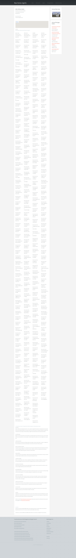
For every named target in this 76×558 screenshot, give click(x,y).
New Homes (38, 3)
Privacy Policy (48, 536)
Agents (44, 3)
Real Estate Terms (49, 533)
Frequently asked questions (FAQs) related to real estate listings (22, 534)
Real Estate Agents (49, 528)
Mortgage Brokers (50, 3)
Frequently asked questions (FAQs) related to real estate (21, 531)
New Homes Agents (20, 3)
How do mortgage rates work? (17, 526)
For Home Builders (49, 523)
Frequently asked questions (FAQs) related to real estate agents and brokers (23, 538)
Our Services (48, 526)
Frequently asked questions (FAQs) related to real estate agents (22, 536)
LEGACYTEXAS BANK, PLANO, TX (55, 49)
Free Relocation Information (50, 531)
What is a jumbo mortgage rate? (18, 523)
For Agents (48, 521)
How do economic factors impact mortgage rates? (20, 521)
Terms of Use (48, 538)
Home (33, 3)
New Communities (59, 3)
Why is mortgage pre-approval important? (19, 528)
